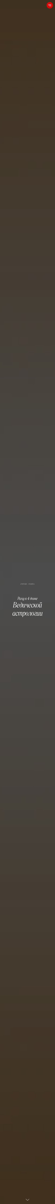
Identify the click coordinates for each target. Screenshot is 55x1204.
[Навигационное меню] (49, 5)
